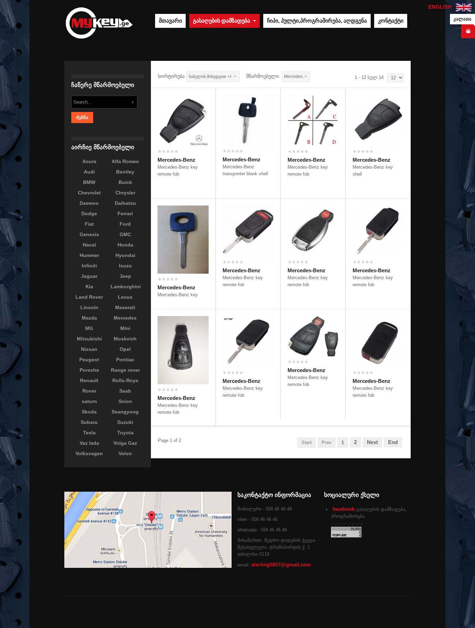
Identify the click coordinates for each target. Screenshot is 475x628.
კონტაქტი (390, 21)
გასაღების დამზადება (222, 21)
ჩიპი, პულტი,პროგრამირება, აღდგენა (317, 21)
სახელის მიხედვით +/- (210, 76)
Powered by (379, 612)
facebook (343, 509)
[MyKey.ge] (99, 22)
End (393, 442)
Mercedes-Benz (176, 160)
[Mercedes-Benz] (183, 120)
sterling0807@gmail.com (281, 564)
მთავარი (170, 21)
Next (372, 442)
